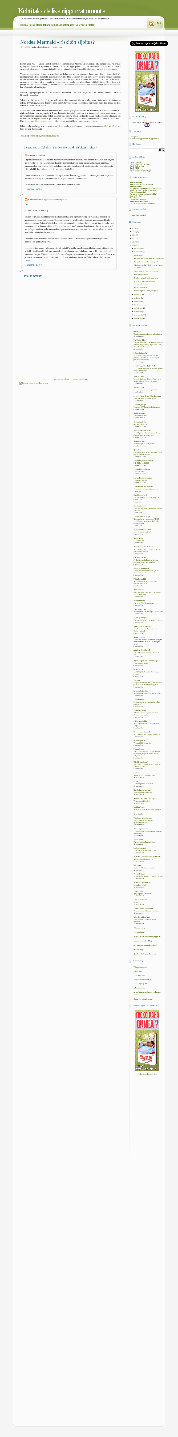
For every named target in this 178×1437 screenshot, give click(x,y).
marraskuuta (138, 252)
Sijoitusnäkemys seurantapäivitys (145, 390)
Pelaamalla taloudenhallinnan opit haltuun (149, 258)
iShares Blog (138, 949)
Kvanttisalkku (139, 700)
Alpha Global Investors (142, 626)
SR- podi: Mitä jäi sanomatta (144, 603)
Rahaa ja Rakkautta (141, 568)
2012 (134, 235)
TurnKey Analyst (140, 618)
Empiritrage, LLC (140, 495)
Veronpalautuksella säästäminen (144, 842)
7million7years (139, 807)
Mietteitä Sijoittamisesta (142, 883)
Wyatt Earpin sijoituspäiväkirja (146, 661)
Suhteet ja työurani (140, 480)
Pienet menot (138, 891)
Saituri (136, 773)
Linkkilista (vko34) (140, 885)
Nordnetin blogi (139, 441)
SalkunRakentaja (140, 353)
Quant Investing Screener (143, 999)
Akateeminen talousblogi (143, 941)
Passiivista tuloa (140, 710)
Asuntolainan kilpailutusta (143, 792)
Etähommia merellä (140, 416)
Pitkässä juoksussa (141, 829)
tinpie (136, 781)
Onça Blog (137, 865)
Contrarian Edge (140, 422)
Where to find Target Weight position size (148, 612)
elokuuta (137, 298)
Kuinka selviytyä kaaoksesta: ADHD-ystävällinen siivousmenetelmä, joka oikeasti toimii (146, 521)
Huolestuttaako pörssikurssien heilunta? (147, 693)
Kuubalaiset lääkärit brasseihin (144, 868)
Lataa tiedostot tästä (138, 215)
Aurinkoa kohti (139, 472)
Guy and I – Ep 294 (140, 424)
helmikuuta (138, 318)
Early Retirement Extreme (143, 486)
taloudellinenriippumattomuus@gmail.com (144, 139)
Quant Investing (140, 637)
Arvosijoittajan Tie (141, 691)
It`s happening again (141, 663)
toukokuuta (138, 308)
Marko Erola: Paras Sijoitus (147, 1074)
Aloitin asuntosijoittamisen (143, 859)
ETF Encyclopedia (141, 984)
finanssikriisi (35, 136)
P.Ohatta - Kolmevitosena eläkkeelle (147, 857)
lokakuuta (137, 255)
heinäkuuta (138, 301)
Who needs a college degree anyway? (146, 489)
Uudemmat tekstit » (80, 379)
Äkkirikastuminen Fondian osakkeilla (147, 734)
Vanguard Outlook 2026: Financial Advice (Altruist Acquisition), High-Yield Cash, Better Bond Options (148, 345)
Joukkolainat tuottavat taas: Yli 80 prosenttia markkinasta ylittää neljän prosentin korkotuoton (146, 358)
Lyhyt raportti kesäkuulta (142, 894)
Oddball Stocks (139, 590)
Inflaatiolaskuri (139, 988)
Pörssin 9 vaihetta (140, 287)
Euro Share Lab (140, 609)
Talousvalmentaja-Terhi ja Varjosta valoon (148, 876)
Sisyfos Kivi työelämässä (143, 478)
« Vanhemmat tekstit (60, 379)
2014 (134, 228)
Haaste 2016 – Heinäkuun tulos (144, 775)
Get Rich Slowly (140, 557)
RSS (159, 23)
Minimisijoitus (139, 932)
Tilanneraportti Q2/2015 (142, 801)
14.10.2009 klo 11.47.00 (33, 265)
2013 (134, 232)
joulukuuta (138, 248)
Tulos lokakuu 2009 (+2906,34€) (145, 271)
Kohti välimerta (139, 413)
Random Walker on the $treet (145, 954)
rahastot (55, 136)
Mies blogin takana (40, 25)
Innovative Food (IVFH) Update (145, 398)
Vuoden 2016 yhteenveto (142, 743)
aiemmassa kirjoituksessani (36, 121)
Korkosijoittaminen (141, 274)
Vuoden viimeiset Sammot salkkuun (146, 911)
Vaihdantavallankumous (143, 818)
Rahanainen (138, 840)
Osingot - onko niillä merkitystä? (145, 262)
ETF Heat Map (139, 975)
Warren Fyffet (139, 387)
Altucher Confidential (142, 650)
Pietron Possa (139, 749)
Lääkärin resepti (140, 848)
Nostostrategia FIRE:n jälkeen (144, 444)
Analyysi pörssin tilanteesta (143, 784)
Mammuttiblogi (139, 601)
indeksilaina (46, 136)
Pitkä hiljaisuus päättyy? (142, 532)
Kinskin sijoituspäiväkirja (143, 461)
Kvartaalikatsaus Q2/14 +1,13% (145, 850)
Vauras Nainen (139, 874)
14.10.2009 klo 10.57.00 (33, 189)
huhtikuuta (138, 312)
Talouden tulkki (140, 579)
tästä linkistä (106, 126)
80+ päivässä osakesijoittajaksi (145, 945)
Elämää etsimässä (140, 900)
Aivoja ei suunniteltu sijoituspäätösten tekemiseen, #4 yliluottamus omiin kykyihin (147, 754)
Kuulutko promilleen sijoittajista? (146, 291)
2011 (134, 238)
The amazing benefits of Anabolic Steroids (148, 620)
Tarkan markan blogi (142, 517)
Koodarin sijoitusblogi (142, 790)
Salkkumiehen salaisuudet (143, 908)
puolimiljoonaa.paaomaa (143, 529)
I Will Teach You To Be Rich (144, 366)
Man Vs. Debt (139, 377)
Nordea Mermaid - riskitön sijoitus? (57, 42)
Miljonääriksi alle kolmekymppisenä (147, 936)
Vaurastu (137, 680)
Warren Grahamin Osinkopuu (145, 799)
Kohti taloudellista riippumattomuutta (61, 11)
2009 (134, 245)
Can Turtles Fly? (140, 506)
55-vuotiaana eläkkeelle (142, 732)
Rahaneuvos (138, 538)
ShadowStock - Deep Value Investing (147, 396)
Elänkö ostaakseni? (141, 762)
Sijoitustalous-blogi (141, 721)
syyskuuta (138, 295)
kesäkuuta (137, 305)
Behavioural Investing (142, 917)
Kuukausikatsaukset (63, 25)
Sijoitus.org (138, 971)
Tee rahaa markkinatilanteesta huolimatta (148, 334)
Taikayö (136, 902)
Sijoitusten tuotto (85, 25)
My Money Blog (139, 340)
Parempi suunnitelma (142, 469)
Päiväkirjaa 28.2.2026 (141, 463)
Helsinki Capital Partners (143, 547)
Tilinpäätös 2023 (139, 540)
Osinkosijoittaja (139, 740)
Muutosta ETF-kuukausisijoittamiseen (147, 407)
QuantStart (138, 450)
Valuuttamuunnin (140, 967)
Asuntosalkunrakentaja (142, 430)
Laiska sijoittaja (140, 405)
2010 (134, 242)
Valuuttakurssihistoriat (142, 979)
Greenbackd (138, 669)
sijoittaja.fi (137, 331)
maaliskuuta (138, 315)
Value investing (139, 928)
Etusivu (24, 25)
